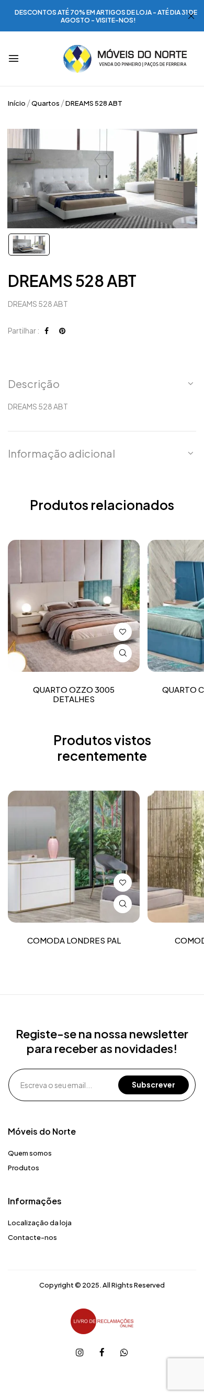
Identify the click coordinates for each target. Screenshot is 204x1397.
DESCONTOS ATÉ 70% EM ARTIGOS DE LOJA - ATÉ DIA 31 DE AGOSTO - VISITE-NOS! (106, 16)
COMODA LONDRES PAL (74, 940)
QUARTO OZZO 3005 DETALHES (74, 694)
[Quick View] (123, 653)
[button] (102, 384)
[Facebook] (46, 330)
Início (17, 103)
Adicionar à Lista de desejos (123, 632)
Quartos (45, 103)
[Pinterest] (62, 330)
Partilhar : (23, 330)
